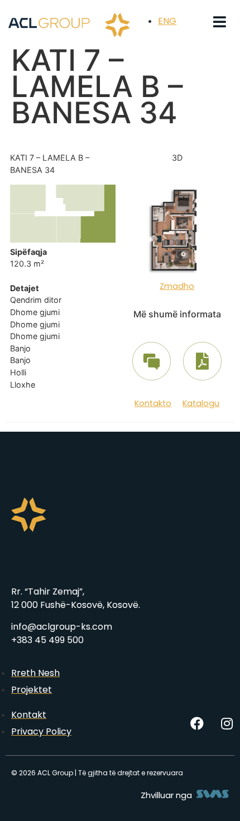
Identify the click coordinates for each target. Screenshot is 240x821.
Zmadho (177, 286)
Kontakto (153, 403)
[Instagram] (226, 723)
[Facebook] (197, 723)
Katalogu (201, 403)
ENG (167, 21)
